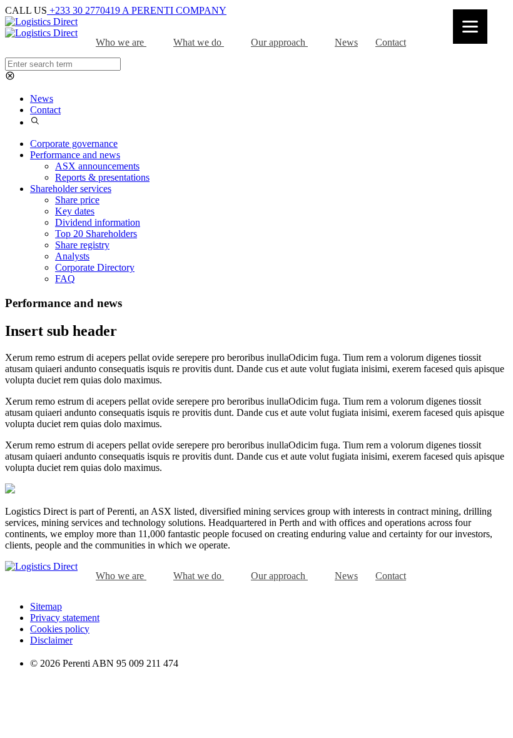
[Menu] (470, 26)
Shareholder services (70, 188)
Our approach (279, 42)
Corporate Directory (95, 267)
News (346, 42)
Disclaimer (51, 640)
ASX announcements (97, 166)
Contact (390, 42)
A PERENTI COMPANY (174, 10)
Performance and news (75, 154)
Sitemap (46, 606)
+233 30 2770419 (84, 10)
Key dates (74, 211)
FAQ (65, 278)
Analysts (72, 256)
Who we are (121, 42)
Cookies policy (59, 629)
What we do (198, 42)
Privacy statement (64, 617)
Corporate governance (74, 143)
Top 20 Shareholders (96, 233)
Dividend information (97, 222)
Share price (77, 200)
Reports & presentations (102, 177)
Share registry (82, 245)
